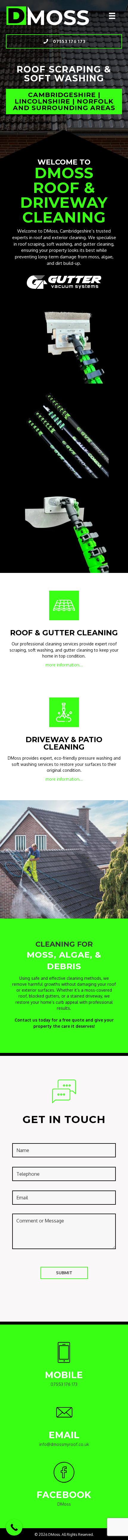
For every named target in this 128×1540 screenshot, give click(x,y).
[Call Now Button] (14, 1527)
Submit (64, 1272)
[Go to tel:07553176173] (64, 1366)
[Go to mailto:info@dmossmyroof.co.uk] (64, 1426)
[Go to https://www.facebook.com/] (64, 1486)
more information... (64, 664)
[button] (64, 41)
